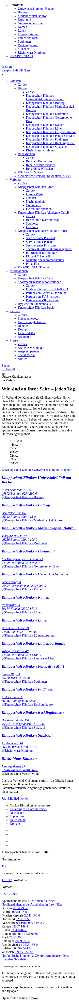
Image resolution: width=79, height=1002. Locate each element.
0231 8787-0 (19, 930)
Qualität (31, 198)
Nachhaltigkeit (35, 201)
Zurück (22, 84)
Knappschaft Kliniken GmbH (37, 187)
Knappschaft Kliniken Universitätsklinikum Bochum (45, 97)
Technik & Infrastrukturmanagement (49, 249)
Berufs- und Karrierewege (42, 220)
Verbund (15, 179)
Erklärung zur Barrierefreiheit (28, 809)
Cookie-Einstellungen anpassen (30, 805)
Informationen (19, 271)
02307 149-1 (20, 926)
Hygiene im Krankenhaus (34, 304)
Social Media (26, 355)
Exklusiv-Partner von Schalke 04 (47, 289)
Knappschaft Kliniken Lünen (44, 128)
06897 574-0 (22, 948)
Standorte (32, 223)
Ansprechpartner (28, 351)
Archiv (22, 358)
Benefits (23, 326)
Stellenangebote (28, 318)
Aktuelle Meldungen (31, 347)
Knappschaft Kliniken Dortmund (47, 114)
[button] (6, 955)
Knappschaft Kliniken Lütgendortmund (51, 132)
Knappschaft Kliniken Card (35, 278)
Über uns (32, 227)
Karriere (15, 311)
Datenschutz (18, 820)
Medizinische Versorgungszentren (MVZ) (44, 176)
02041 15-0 (19, 911)
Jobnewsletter (26, 333)
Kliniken (15, 81)
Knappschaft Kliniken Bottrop (45, 103)
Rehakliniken (26, 154)
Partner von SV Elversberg (43, 296)
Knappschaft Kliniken (16, 70)
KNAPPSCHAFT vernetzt (35, 267)
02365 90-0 (16, 937)
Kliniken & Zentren (30, 172)
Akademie (24, 336)
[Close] (3, 856)
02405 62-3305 (24, 952)
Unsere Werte (34, 194)
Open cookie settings (15, 998)
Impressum (17, 816)
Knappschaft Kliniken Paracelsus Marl (50, 135)
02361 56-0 (30, 944)
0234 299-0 (20, 908)
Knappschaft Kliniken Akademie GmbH (43, 212)
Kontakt (23, 329)
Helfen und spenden (39, 209)
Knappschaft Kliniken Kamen (45, 124)
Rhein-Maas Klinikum (40, 150)
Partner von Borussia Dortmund (46, 293)
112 (4, 866)
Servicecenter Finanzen (41, 245)
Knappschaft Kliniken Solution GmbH (42, 230)
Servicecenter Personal (40, 238)
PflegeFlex (33, 263)
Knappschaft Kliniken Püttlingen (47, 139)
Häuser (22, 88)
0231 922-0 (23, 919)
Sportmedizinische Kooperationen (39, 282)
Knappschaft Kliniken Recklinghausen (50, 143)
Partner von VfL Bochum (42, 300)
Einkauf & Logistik (38, 256)
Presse (14, 340)
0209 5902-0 (36, 922)
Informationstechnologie (41, 252)
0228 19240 (9, 894)
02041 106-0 (31, 915)
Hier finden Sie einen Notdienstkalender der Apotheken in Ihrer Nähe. (32, 902)
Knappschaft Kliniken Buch (36, 307)
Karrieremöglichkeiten (32, 322)
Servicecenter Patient (39, 241)
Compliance (33, 205)
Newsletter (16, 812)
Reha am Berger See (39, 161)
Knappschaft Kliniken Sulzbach (46, 146)
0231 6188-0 (32, 933)
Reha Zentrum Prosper (40, 165)
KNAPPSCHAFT (21, 56)
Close (34, 998)
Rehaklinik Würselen (39, 168)
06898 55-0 (22, 941)
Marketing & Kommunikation (45, 260)
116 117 (7, 880)
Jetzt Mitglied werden (15, 798)
